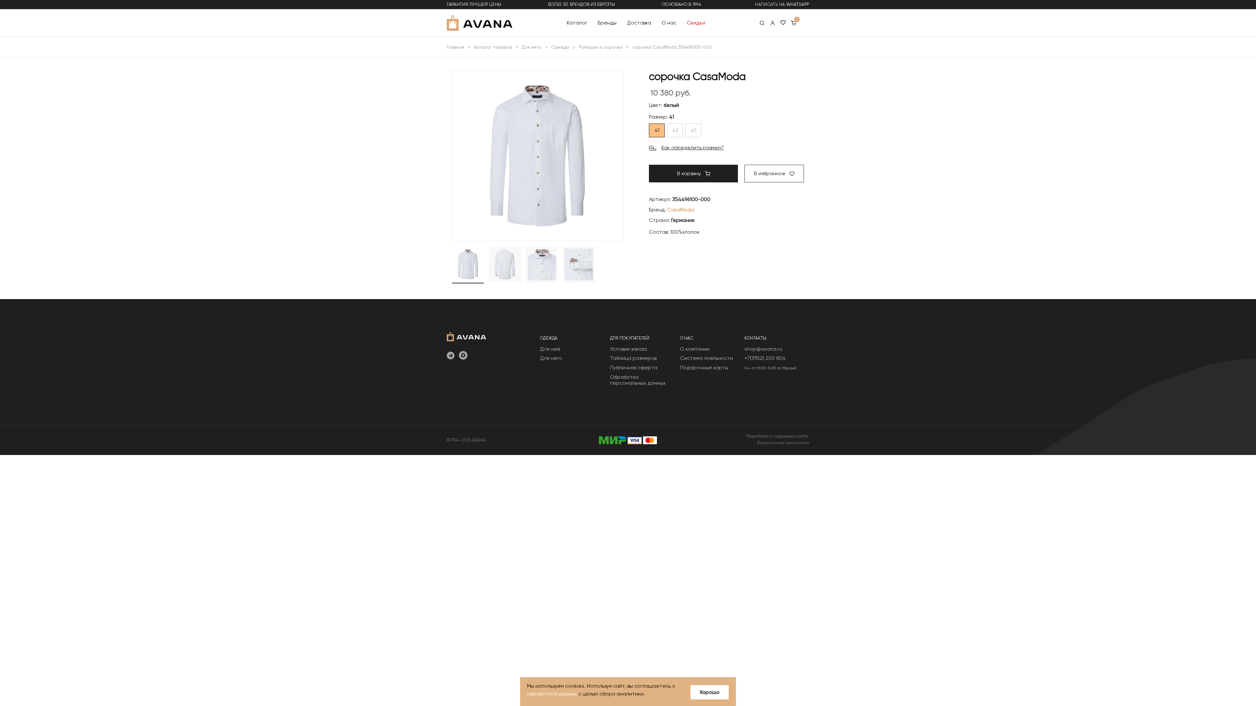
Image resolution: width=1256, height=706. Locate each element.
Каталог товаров (493, 47)
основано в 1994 (681, 4)
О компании (694, 349)
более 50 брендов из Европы (581, 4)
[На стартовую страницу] (466, 335)
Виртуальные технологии (783, 442)
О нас (669, 23)
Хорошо (710, 692)
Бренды (607, 23)
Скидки (696, 23)
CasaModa (680, 210)
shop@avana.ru (763, 349)
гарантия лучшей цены (474, 4)
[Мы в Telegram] (450, 356)
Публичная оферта (633, 367)
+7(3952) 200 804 (765, 358)
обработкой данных (552, 694)
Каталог (577, 23)
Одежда (560, 47)
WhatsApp (797, 4)
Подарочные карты (704, 367)
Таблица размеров (633, 358)
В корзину (689, 173)
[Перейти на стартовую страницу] (479, 23)
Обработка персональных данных (638, 380)
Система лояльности (706, 358)
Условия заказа (628, 349)
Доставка (639, 23)
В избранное (770, 173)
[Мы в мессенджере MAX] (463, 356)
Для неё (550, 349)
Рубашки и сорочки (600, 47)
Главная (455, 47)
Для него (531, 47)
